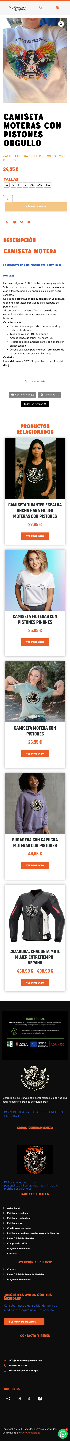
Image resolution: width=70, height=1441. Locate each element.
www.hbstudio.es (30, 1432)
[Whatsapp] (8, 1398)
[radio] (6, 184)
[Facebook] (40, 1398)
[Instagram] (19, 1398)
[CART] (40, 7)
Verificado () (51, 394)
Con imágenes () (24, 394)
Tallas (11, 180)
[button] (61, 24)
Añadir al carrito (36, 207)
